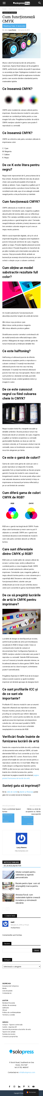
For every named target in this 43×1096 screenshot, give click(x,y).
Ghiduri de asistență (9, 1005)
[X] (29, 1084)
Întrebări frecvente (8, 1003)
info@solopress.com (27, 1072)
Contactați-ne (6, 993)
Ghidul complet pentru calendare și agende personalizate (25, 875)
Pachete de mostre (8, 1034)
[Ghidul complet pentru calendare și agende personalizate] (8, 875)
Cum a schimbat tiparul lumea (11, 810)
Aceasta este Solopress (10, 986)
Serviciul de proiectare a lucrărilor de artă (16, 1029)
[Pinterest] (24, 1084)
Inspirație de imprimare (17, 9)
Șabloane (5, 1008)
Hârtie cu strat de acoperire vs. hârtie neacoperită (33, 811)
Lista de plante (7, 991)
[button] (4, 3)
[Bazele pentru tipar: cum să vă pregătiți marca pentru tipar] (8, 886)
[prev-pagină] (3, 908)
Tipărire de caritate (8, 1032)
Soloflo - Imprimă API (9, 1027)
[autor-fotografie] (21, 844)
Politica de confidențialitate (11, 1012)
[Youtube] (33, 1084)
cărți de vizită (12, 792)
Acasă (4, 9)
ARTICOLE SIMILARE (11, 862)
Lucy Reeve (12, 30)
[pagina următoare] (7, 908)
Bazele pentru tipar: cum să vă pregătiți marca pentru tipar (28, 886)
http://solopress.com (21, 851)
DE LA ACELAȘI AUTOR (12, 866)
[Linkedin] (19, 1084)
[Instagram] (14, 1084)
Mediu (4, 988)
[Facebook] (9, 1084)
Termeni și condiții (8, 1015)
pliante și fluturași (26, 792)
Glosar (4, 1010)
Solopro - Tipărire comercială (12, 1025)
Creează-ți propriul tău (10, 1037)
